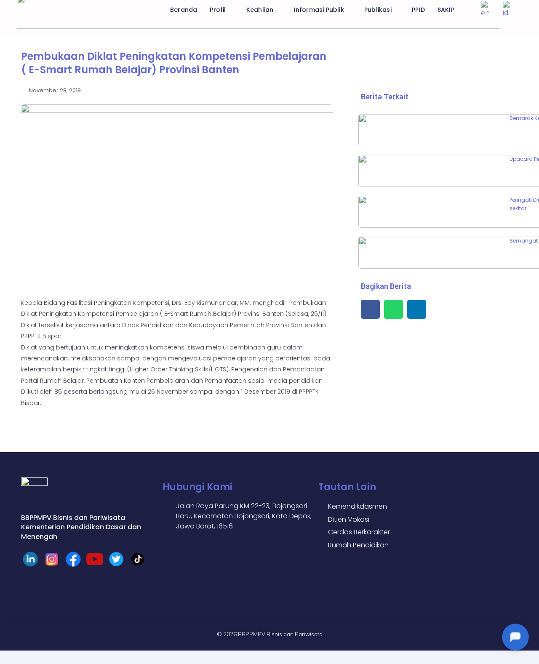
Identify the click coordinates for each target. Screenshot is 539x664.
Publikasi (378, 9)
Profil (218, 9)
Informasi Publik (319, 9)
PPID (418, 9)
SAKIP (446, 9)
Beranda (183, 9)
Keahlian (260, 9)
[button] (370, 309)
